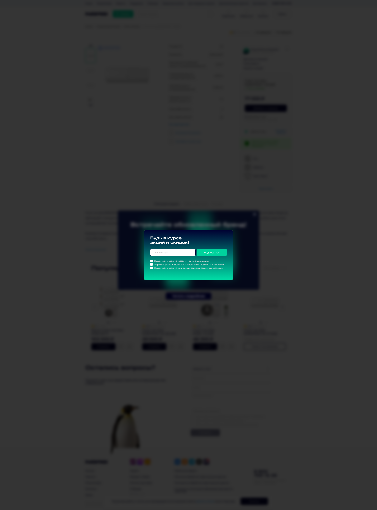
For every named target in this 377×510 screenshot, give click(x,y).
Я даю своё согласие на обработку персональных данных (181, 261)
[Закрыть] (228, 234)
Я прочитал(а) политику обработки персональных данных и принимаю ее (189, 264)
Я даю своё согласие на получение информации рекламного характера (188, 268)
